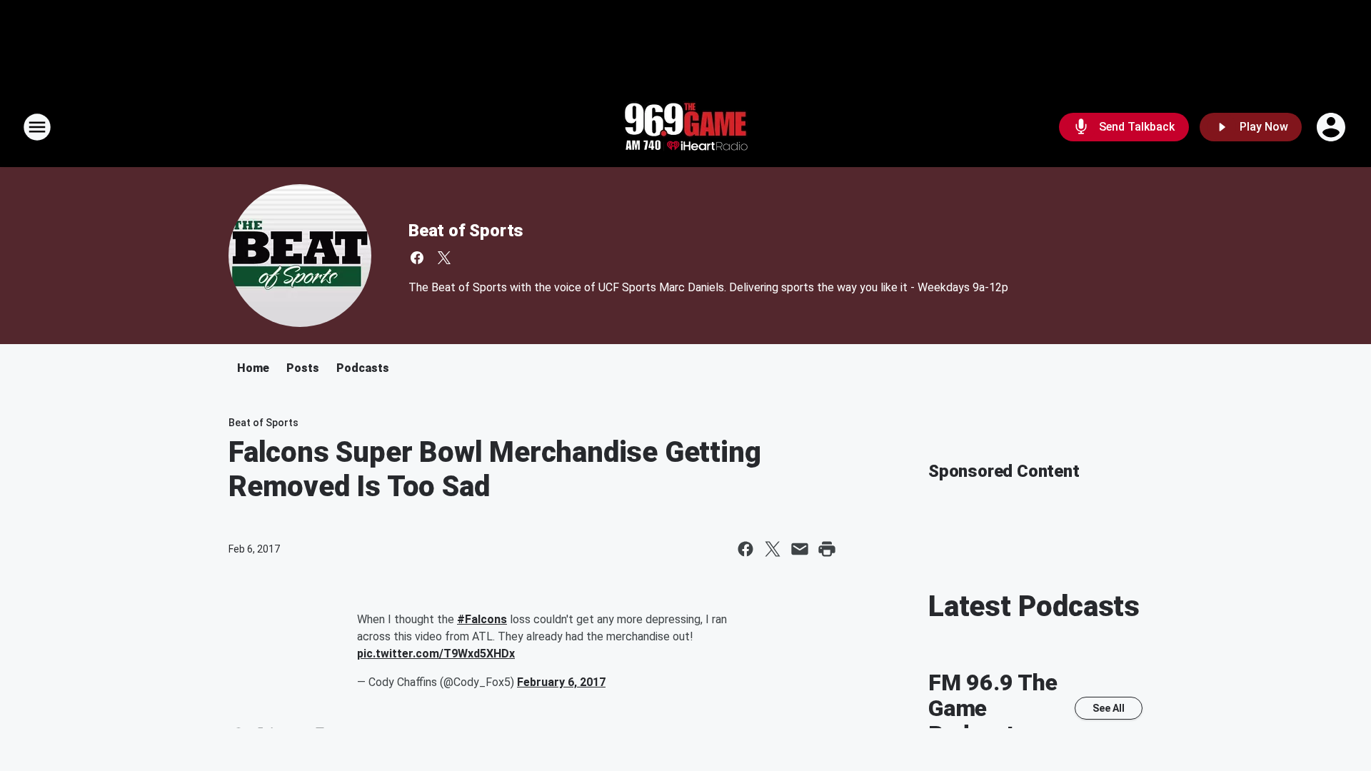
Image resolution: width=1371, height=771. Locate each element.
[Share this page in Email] (800, 549)
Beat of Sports (465, 231)
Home (253, 368)
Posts (302, 368)
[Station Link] (685, 127)
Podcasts (362, 368)
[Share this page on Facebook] (745, 549)
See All (1109, 708)
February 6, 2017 (561, 682)
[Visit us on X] (444, 257)
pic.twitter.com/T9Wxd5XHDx (436, 653)
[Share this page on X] (773, 549)
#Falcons (482, 619)
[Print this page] (827, 549)
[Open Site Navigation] (37, 127)
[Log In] (1332, 127)
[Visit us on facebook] (417, 257)
